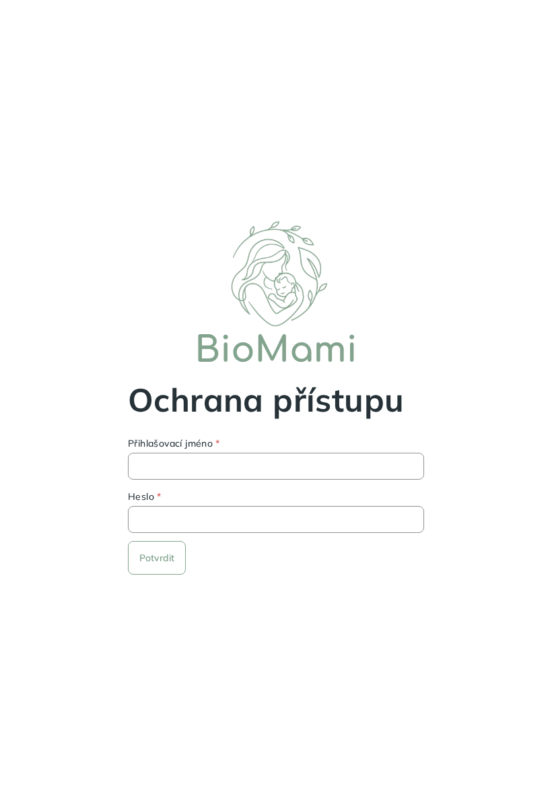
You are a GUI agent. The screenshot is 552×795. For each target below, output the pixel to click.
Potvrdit (156, 558)
